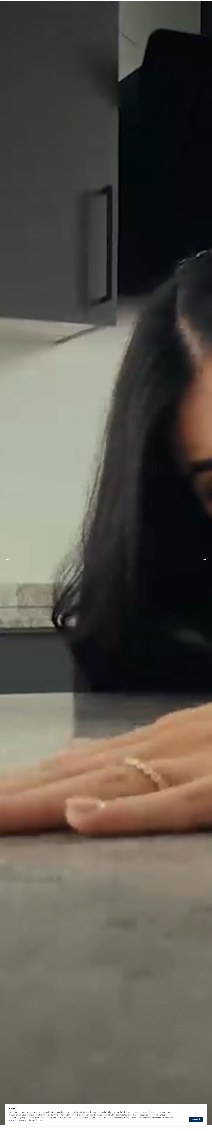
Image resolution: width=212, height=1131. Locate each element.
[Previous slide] (7, 562)
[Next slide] (205, 562)
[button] (202, 1109)
